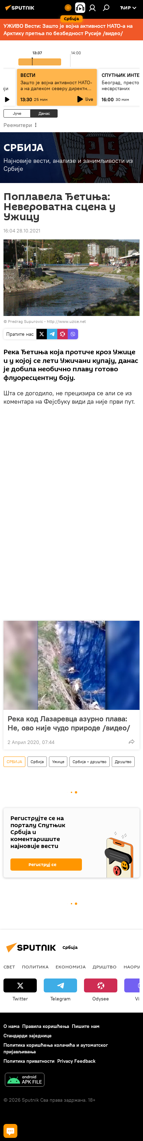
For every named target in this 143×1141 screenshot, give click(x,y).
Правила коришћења (45, 1026)
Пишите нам (86, 1026)
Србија (37, 761)
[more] (131, 741)
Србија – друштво (90, 761)
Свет (9, 967)
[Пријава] (92, 8)
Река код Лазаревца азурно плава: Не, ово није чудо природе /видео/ (69, 723)
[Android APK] (24, 1080)
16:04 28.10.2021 (21, 231)
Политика (35, 967)
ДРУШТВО (105, 967)
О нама (11, 1026)
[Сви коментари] (10, 1131)
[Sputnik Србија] (20, 10)
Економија (71, 967)
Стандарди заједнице (27, 1035)
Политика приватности (28, 1061)
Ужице (58, 761)
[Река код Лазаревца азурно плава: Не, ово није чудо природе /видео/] (71, 665)
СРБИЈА (14, 761)
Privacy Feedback (76, 1061)
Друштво (123, 761)
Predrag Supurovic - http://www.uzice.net (47, 321)
